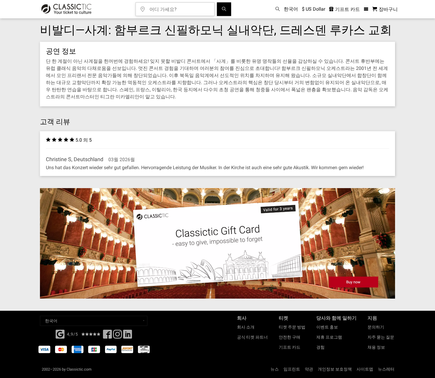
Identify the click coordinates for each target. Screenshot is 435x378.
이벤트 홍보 (327, 327)
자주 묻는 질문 (381, 337)
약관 (309, 369)
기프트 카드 (347, 9)
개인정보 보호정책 (335, 369)
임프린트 (291, 369)
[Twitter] (117, 336)
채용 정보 (376, 347)
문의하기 (376, 327)
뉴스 (274, 369)
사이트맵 (365, 369)
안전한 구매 (289, 337)
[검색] (224, 9)
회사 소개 (245, 327)
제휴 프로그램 (329, 337)
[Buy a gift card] (217, 243)
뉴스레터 (386, 369)
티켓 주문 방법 (292, 327)
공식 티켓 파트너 (252, 337)
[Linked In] (127, 336)
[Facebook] (60, 333)
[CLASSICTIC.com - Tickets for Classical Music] (66, 9)
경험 (320, 347)
